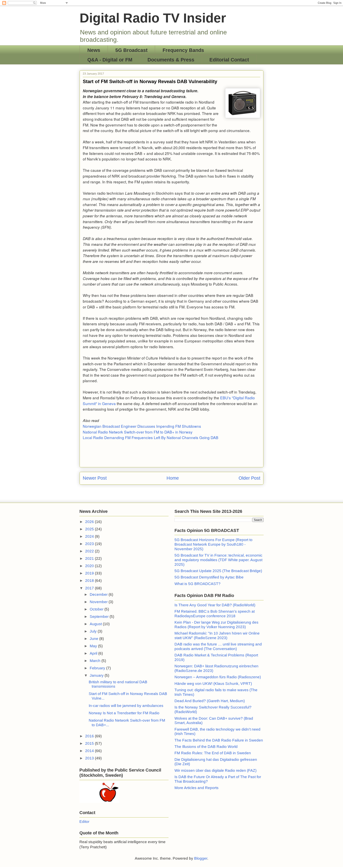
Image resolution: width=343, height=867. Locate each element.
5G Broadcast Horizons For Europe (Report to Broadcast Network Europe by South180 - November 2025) (213, 544)
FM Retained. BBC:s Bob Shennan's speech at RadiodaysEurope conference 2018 (214, 613)
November (99, 602)
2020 (90, 566)
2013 (90, 758)
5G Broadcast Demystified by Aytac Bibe (209, 577)
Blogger (200, 858)
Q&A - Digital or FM (109, 59)
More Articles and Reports (196, 788)
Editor (84, 821)
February (98, 668)
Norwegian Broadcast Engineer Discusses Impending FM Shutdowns (142, 426)
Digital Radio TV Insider (153, 18)
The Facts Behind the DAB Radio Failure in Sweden (218, 740)
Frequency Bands (183, 50)
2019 (90, 573)
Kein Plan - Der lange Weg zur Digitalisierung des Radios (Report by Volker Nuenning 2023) (216, 624)
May (94, 646)
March (95, 661)
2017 (90, 588)
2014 (90, 751)
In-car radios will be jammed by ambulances (126, 706)
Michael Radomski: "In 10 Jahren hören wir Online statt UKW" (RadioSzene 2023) (217, 635)
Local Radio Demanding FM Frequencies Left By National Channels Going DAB (150, 437)
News (93, 50)
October (97, 609)
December (99, 594)
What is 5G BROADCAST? (197, 584)
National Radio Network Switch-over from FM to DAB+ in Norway (138, 431)
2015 (90, 743)
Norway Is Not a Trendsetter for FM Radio (124, 713)
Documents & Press (170, 59)
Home (173, 478)
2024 (90, 536)
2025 (90, 529)
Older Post (249, 478)
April (94, 653)
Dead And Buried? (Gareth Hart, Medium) (209, 701)
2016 (90, 736)
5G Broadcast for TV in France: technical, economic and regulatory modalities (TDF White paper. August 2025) (218, 560)
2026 (90, 522)
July (94, 631)
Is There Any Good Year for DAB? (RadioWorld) (214, 605)
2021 (90, 558)
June (94, 639)
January (97, 675)
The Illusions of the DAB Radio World (206, 747)
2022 (90, 551)
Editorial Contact (229, 59)
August (96, 624)
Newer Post (95, 478)
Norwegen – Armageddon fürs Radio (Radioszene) (217, 677)
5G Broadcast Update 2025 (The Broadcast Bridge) (218, 571)
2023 (90, 544)
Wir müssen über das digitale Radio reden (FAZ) (215, 770)
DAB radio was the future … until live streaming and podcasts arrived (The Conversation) (218, 646)
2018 (90, 580)
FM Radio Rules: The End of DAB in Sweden (212, 753)
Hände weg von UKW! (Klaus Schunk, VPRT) (213, 683)
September (100, 616)
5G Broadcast (131, 50)
